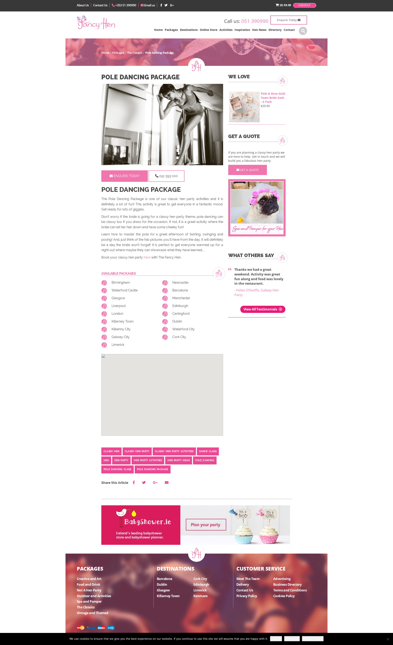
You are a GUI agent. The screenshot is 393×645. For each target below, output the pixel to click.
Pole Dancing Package (152, 469)
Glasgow (118, 298)
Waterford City (183, 329)
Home (105, 53)
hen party (121, 460)
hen (106, 460)
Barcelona (180, 290)
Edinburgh (180, 306)
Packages (118, 53)
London (117, 314)
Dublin (177, 321)
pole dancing (204, 460)
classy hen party (137, 451)
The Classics (134, 53)
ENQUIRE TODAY (126, 176)
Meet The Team (248, 578)
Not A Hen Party (89, 590)
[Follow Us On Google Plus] (172, 5)
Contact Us (100, 5)
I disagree (292, 638)
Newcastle (180, 282)
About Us (83, 5)
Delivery (242, 584)
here (147, 257)
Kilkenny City (121, 329)
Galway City (121, 337)
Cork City (179, 337)
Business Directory (287, 584)
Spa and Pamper (89, 601)
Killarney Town (122, 321)
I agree (276, 638)
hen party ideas (178, 460)
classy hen (111, 451)
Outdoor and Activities (94, 596)
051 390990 (254, 21)
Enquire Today (287, 20)
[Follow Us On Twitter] (166, 5)
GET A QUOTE (249, 170)
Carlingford (181, 314)
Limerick (118, 345)
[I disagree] (388, 639)
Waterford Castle (125, 290)
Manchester (181, 298)
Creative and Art (89, 578)
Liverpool (119, 306)
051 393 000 (168, 176)
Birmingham (121, 282)
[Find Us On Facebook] (161, 5)
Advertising (281, 578)
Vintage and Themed (92, 613)
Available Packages (118, 273)
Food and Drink (88, 584)
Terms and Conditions (290, 590)
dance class (208, 451)
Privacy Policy (246, 596)
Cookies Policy (284, 596)
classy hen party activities (174, 451)
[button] (171, 30)
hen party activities (148, 460)
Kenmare (200, 596)
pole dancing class (117, 469)
